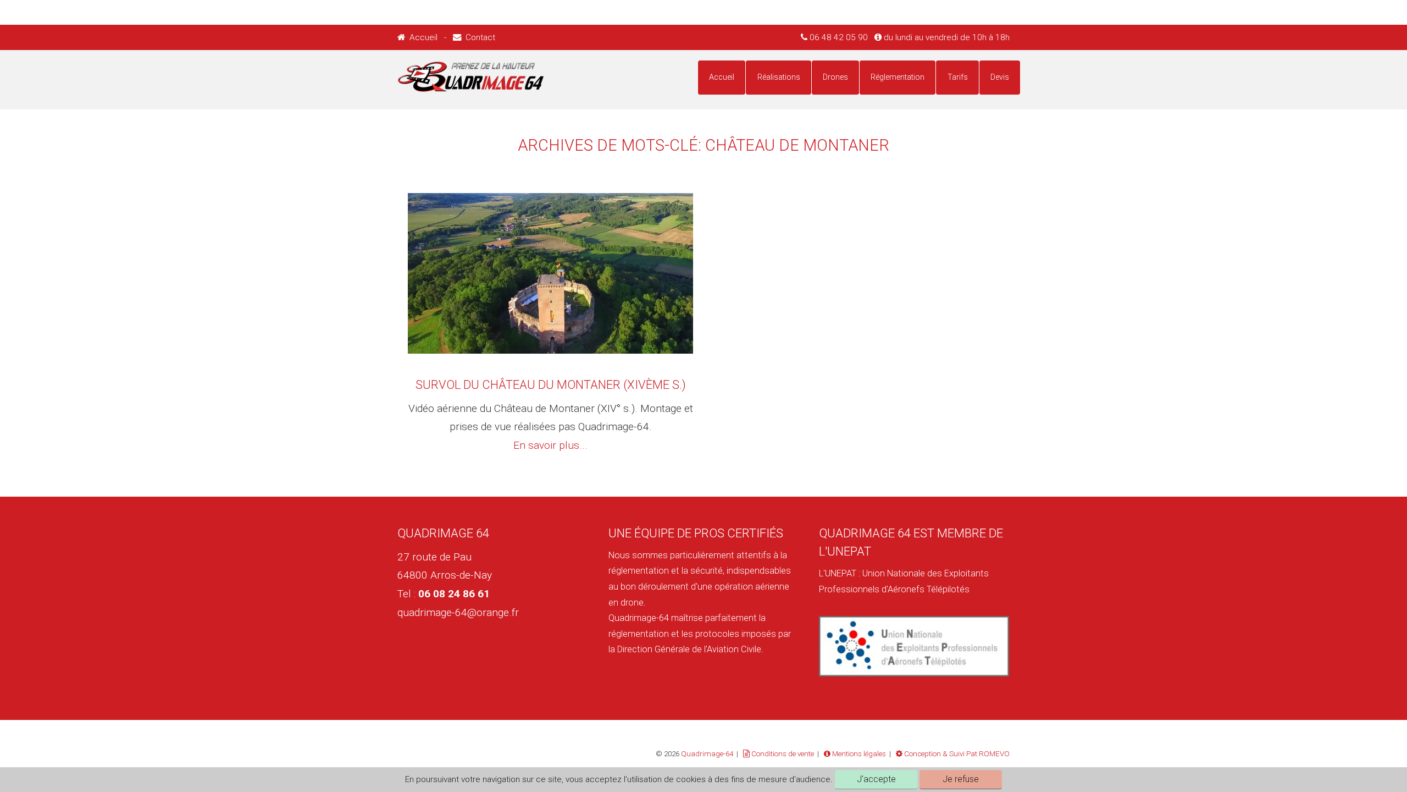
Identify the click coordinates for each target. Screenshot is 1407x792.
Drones (835, 77)
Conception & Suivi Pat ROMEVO (956, 754)
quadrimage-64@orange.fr (458, 612)
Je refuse (961, 779)
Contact (478, 37)
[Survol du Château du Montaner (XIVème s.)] (550, 273)
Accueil (422, 37)
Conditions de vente (782, 754)
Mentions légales (858, 754)
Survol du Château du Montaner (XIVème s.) (551, 385)
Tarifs (958, 77)
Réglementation (897, 77)
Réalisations (778, 77)
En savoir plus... (550, 445)
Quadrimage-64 (707, 754)
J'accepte (876, 779)
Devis (999, 77)
